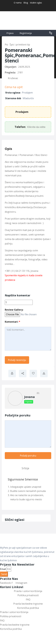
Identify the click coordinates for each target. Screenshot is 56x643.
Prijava (9, 33)
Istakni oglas (36, 2)
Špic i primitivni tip (20, 44)
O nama (18, 2)
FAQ (28, 599)
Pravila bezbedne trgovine (28, 603)
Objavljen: (11, 66)
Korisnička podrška (28, 608)
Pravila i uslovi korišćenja (28, 591)
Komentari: (12, 321)
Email (3, 569)
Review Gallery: (14, 309)
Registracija (26, 33)
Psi (6, 44)
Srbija (25, 468)
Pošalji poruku (28, 455)
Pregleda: (10, 72)
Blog (25, 2)
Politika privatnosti (28, 595)
